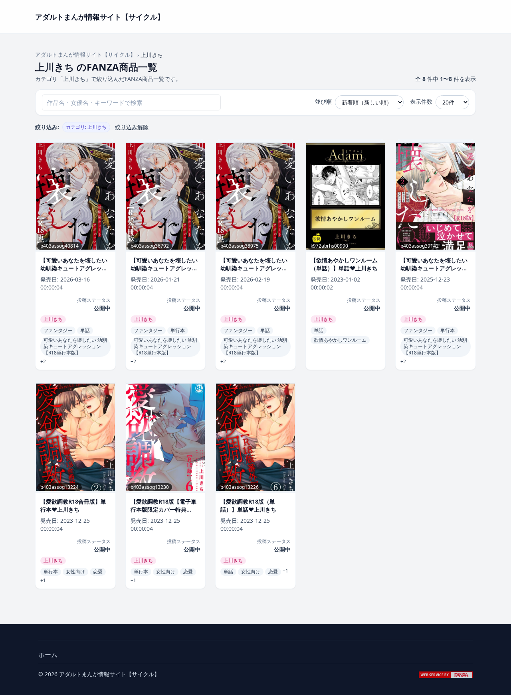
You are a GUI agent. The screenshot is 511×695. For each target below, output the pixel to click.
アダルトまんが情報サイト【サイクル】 (85, 54)
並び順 (323, 101)
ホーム (47, 654)
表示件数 (421, 101)
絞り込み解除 (132, 127)
